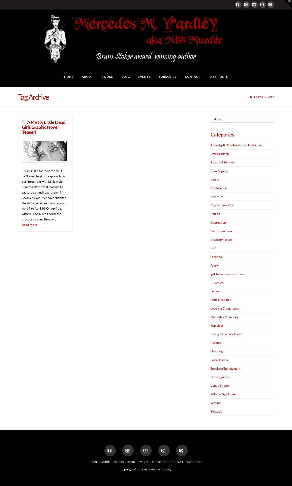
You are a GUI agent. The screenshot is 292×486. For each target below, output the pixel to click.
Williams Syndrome (223, 394)
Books (215, 179)
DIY (213, 248)
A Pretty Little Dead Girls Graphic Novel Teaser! (43, 127)
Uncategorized (220, 377)
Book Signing (219, 171)
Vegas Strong (220, 385)
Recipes (216, 342)
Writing (216, 403)
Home (94, 462)
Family (215, 265)
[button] (288, 4)
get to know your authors (228, 274)
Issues (215, 291)
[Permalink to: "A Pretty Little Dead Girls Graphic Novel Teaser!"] (45, 151)
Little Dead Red (221, 299)
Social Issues (219, 360)
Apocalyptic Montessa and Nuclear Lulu (237, 145)
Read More (29, 224)
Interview (217, 282)
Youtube (216, 411)
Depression (218, 222)
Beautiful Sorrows (222, 162)
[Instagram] (262, 4)
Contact (177, 462)
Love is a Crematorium (225, 308)
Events (144, 462)
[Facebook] (238, 4)
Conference (219, 188)
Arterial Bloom (220, 154)
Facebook (217, 256)
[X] (246, 4)
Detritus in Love (221, 231)
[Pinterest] (270, 4)
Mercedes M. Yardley (224, 317)
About (106, 462)
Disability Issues (221, 239)
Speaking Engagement (225, 368)
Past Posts (194, 462)
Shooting (217, 351)
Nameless (217, 325)
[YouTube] (254, 4)
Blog (131, 462)
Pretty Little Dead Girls (226, 334)
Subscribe (159, 462)
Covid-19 (217, 196)
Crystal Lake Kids (222, 205)
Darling (215, 214)
